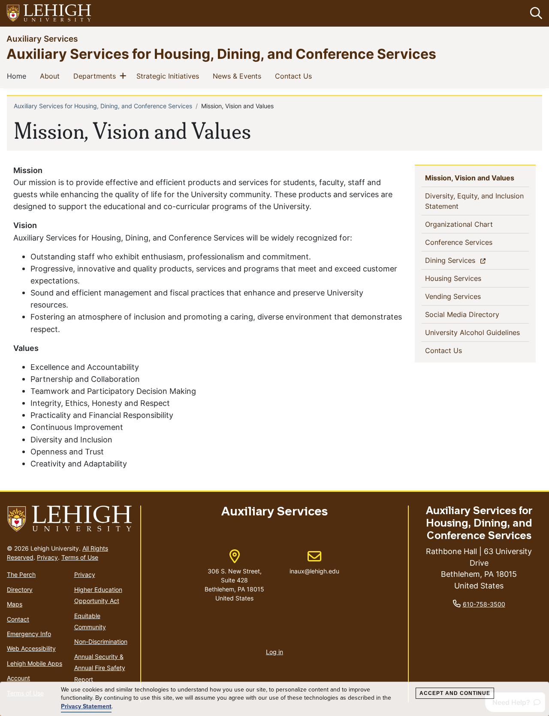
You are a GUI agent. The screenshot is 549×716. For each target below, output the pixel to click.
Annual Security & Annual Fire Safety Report (99, 667)
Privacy (47, 557)
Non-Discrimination (100, 641)
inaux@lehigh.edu (314, 562)
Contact (18, 619)
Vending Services (467, 296)
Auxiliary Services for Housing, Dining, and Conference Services (221, 53)
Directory (20, 589)
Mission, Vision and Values (477, 178)
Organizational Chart (473, 224)
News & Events (239, 76)
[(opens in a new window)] (49, 13)
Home (18, 76)
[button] (534, 13)
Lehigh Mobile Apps (34, 663)
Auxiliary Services (42, 38)
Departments (96, 76)
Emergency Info (29, 634)
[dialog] (274, 699)
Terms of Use (79, 557)
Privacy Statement (86, 706)
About (51, 76)
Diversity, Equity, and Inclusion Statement (474, 201)
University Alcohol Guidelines (477, 332)
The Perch (21, 574)
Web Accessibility (31, 648)
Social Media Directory (476, 314)
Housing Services (467, 278)
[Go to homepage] (70, 519)
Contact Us (295, 76)
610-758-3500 (484, 604)
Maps (14, 604)
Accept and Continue (454, 693)
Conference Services (472, 242)
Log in (274, 652)
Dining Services (465, 260)
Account (18, 678)
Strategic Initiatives (169, 76)
